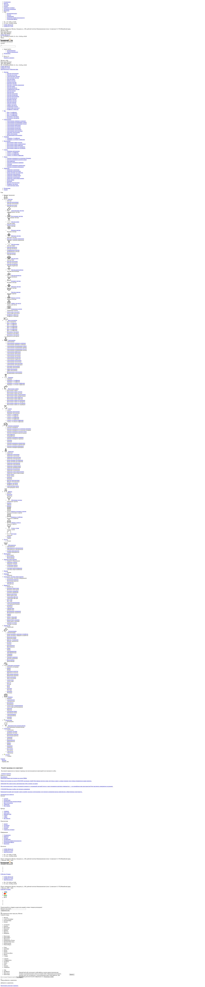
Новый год (7, 585)
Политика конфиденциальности (16, 17)
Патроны (9, 181)
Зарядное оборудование (10, 559)
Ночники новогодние (13, 588)
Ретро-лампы (10, 179)
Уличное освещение (13, 426)
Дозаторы (9, 737)
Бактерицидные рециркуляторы (16, 725)
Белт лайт (9, 599)
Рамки (8, 648)
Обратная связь (14, 69)
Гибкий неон (10, 608)
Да (2, 33)
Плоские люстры (11, 82)
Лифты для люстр (12, 105)
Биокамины (10, 702)
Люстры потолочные (12, 73)
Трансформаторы (11, 651)
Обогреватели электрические (15, 548)
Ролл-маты (10, 748)
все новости (4, 776)
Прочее (6, 571)
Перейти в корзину (9, 57)
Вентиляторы (10, 556)
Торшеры (6, 136)
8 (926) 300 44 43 (5, 35)
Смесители (10, 751)
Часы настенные (11, 677)
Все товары (7, 806)
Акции (6, 189)
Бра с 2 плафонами (12, 113)
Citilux (5, 817)
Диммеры (9, 654)
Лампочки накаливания (13, 174)
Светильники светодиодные (15, 131)
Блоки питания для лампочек (15, 172)
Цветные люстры (11, 83)
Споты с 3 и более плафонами (15, 155)
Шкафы (9, 506)
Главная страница (6, 773)
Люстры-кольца (11, 90)
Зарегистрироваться (12, 52)
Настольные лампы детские (14, 142)
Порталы (9, 708)
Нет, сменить (7, 33)
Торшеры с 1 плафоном (13, 138)
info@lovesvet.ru (5, 69)
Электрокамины (11, 714)
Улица (5, 157)
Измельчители (11, 740)
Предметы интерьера (13, 665)
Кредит (9, 15)
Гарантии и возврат (9, 7)
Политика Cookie (48, 976)
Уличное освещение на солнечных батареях (19, 158)
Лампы (9, 614)
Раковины (9, 745)
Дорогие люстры (11, 103)
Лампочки (6, 168)
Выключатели (11, 645)
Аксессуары (10, 680)
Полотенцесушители (12, 579)
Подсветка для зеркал (13, 116)
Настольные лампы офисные (15, 145)
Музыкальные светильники (14, 135)
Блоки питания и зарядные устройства (17, 634)
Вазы (8, 685)
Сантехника (7, 728)
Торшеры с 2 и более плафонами (16, 139)
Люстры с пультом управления (15, 85)
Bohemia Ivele (7, 814)
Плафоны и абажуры (12, 109)
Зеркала (9, 503)
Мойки (9, 743)
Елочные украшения (12, 591)
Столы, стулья (15, 528)
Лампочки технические (13, 177)
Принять (72, 974)
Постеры (9, 688)
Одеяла (9, 536)
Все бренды (7, 818)
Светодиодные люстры (13, 76)
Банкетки (9, 494)
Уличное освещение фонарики (15, 167)
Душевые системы (12, 731)
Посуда (9, 682)
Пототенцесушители (12, 734)
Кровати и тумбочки (17, 517)
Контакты (6, 10)
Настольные (7, 141)
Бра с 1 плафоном (12, 112)
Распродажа (7, 188)
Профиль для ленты (12, 184)
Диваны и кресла (16, 522)
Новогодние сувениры (13, 620)
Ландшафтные (11, 161)
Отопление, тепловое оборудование (13, 576)
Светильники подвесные (14, 128)
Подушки (13, 533)
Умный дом (7, 625)
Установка (6, 825)
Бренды (6, 3)
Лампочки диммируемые (14, 175)
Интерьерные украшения (14, 611)
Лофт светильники (12, 134)
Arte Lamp (6, 812)
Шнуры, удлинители (12, 639)
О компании (7, 2)
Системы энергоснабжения (14, 568)
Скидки (7, 754)
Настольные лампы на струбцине (16, 148)
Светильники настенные (14, 126)
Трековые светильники (13, 151)
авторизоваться (11, 50)
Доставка (6, 5)
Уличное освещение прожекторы (16, 165)
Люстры (6, 72)
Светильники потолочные (14, 129)
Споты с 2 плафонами (13, 154)
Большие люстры (11, 99)
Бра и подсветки (12, 320)
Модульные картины (12, 674)
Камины (10, 697)
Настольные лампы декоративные (16, 144)
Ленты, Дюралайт (12, 617)
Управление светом (12, 106)
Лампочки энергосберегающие (15, 178)
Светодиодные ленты (13, 185)
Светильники (7, 119)
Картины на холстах (12, 671)
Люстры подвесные (12, 95)
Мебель (10, 491)
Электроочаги (11, 699)
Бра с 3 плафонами (12, 115)
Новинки (6, 574)
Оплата (6, 6)
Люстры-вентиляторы (13, 96)
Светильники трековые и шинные (16, 121)
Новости (6, 836)
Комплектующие (11, 637)
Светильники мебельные (14, 125)
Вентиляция (7, 553)
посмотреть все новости (7, 794)
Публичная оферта (12, 19)
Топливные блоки (12, 711)
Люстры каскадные (12, 93)
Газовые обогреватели (13, 551)
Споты (6, 149)
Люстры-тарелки (11, 102)
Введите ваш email (6, 908)
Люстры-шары (11, 79)
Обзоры (6, 838)
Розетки (9, 642)
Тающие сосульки (12, 622)
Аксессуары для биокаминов (15, 705)
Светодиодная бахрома (13, 602)
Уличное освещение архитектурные (17, 159)
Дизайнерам (10, 16)
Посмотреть (7, 53)
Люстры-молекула (12, 88)
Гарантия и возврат (9, 829)
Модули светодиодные (13, 182)
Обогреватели (12, 545)
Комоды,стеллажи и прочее (18, 511)
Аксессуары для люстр (13, 108)
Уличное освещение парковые (15, 162)
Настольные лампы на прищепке (16, 146)
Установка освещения (10, 9)
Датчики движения (12, 657)
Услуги (6, 539)
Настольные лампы (13, 388)
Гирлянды (9, 605)
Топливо (9, 717)
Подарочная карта (12, 13)
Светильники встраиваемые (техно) (17, 123)
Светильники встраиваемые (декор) (17, 122)
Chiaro (5, 815)
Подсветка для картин (13, 118)
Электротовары (12, 631)
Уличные (9, 164)
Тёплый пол (10, 582)
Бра (5, 111)
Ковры (9, 668)
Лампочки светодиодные (14, 171)
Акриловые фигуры (12, 597)
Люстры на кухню (12, 75)
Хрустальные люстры (13, 77)
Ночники (9, 691)
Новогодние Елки (12, 594)
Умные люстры (11, 80)
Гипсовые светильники (13, 132)
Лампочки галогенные (13, 169)
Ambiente (6, 811)
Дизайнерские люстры (13, 89)
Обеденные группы (16, 500)
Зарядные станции (12, 562)
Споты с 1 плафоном (12, 152)
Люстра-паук (10, 92)
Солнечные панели (12, 565)
